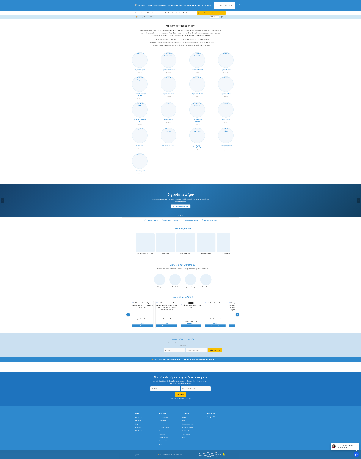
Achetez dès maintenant (180, 206)
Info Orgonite (138, 417)
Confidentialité (186, 431)
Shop (142, 13)
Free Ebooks (186, 13)
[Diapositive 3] (182, 215)
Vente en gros (186, 434)
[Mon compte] (237, 6)
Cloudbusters (162, 421)
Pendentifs (161, 424)
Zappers (161, 431)
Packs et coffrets (163, 441)
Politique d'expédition (187, 424)
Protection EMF (162, 434)
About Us (167, 13)
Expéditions (138, 428)
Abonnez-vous (215, 350)
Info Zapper (138, 421)
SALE (147, 13)
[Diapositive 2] (180, 215)
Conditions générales (187, 428)
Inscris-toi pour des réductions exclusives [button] (212, 13)
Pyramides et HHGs (164, 428)
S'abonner (180, 394)
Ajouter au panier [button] (142, 326)
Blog (180, 13)
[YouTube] (210, 417)
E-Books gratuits (139, 431)
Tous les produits (163, 417)
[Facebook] (207, 417)
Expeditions (160, 13)
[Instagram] (214, 417)
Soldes (160, 444)
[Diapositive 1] (178, 215)
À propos (184, 417)
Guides (153, 13)
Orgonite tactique (163, 438)
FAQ (183, 421)
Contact (174, 13)
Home (137, 13)
